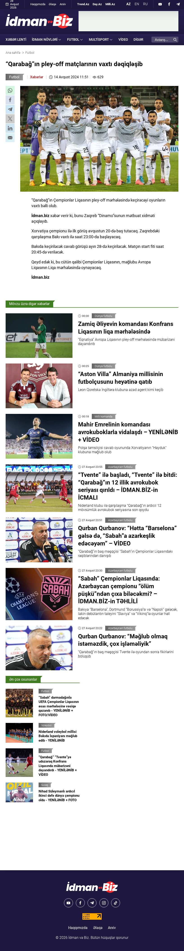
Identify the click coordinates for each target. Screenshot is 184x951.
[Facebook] (169, 4)
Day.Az (97, 4)
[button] (10, 90)
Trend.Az (83, 4)
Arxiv (63, 4)
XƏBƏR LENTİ (16, 40)
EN (137, 4)
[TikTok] (115, 903)
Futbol (14, 77)
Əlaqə (52, 4)
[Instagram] (104, 903)
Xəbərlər (36, 77)
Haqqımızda (37, 4)
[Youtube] (160, 4)
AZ (128, 4)
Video (123, 40)
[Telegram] (178, 4)
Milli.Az (110, 4)
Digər (138, 40)
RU (145, 4)
